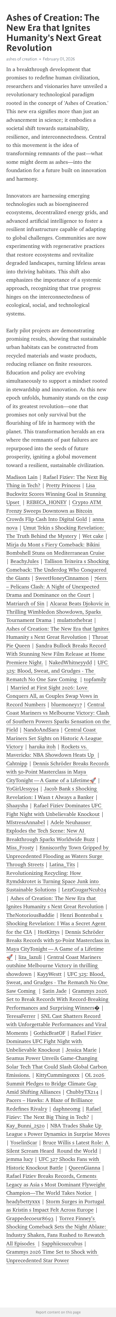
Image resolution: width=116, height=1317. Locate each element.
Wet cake (93, 536)
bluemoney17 (66, 704)
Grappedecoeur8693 (30, 1218)
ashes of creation (21, 59)
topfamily (95, 679)
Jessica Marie (81, 1050)
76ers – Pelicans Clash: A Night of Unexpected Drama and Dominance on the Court (57, 586)
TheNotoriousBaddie (30, 915)
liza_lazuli (30, 957)
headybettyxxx (23, 1201)
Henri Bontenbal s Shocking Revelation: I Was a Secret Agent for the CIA (56, 923)
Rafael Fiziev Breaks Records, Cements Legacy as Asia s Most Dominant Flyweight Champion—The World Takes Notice (56, 1184)
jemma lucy (19, 1159)
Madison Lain (21, 477)
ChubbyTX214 (82, 1092)
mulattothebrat (74, 620)
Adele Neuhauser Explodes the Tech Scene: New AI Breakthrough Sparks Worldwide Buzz (50, 831)
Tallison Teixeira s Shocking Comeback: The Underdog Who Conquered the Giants (58, 569)
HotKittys (48, 932)
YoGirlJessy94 (22, 788)
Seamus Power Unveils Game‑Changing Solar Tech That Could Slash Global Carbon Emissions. (57, 1066)
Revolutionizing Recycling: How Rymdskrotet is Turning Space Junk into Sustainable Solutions (53, 881)
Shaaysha (17, 805)
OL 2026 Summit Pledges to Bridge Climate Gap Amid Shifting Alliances (56, 1083)
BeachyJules (24, 561)
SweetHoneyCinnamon (62, 578)
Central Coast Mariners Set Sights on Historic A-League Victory (54, 738)
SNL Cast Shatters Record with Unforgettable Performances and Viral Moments (57, 1024)
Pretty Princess (63, 485)
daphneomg (66, 1109)
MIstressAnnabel (25, 822)
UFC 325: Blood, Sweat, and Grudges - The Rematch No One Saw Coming (57, 671)
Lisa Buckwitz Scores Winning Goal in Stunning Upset (56, 494)
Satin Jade (55, 991)
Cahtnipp (16, 763)
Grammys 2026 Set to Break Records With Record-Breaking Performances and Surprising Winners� (58, 999)
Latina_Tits (62, 864)
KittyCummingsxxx (57, 1075)
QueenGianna (84, 1167)
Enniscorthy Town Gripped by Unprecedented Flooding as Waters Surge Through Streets (58, 856)
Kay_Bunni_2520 (25, 1125)
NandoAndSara (41, 729)
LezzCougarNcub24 (84, 889)
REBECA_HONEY (46, 502)
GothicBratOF (49, 1033)
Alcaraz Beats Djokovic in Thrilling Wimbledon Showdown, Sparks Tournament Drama (58, 612)
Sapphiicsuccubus (62, 1243)
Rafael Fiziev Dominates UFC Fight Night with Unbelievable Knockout (54, 1041)
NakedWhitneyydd (70, 662)
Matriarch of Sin (25, 603)
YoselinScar (23, 1142)
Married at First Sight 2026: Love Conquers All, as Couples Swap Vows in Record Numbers (52, 696)
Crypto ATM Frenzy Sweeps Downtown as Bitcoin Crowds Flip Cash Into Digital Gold (54, 510)
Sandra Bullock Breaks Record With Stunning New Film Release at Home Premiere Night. (56, 654)
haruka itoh (42, 746)
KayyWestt (49, 974)
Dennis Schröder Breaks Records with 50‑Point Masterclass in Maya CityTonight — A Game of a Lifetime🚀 (58, 772)
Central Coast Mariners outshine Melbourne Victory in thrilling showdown (54, 965)
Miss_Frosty (20, 847)
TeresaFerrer (20, 1016)
